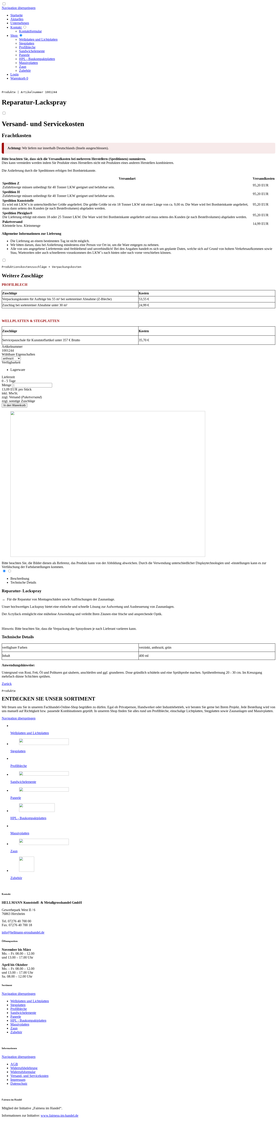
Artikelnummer (12, 346)
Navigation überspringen (18, 8)
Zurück (7, 684)
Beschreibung (19, 578)
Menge (7, 385)
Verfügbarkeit (11, 362)
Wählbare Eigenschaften (18, 354)
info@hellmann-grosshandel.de (23, 932)
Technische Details (23, 582)
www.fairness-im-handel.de (59, 1115)
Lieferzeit (8, 377)
